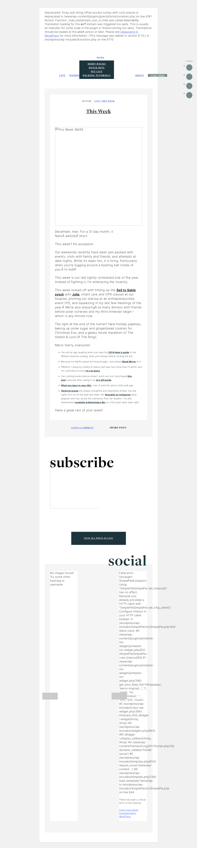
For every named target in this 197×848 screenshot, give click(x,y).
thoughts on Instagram (118, 394)
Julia (75, 294)
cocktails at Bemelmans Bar (90, 402)
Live (97, 101)
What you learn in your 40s (76, 385)
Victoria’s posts (69, 390)
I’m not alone (92, 370)
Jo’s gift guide (103, 380)
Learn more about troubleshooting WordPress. (128, 813)
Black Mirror (129, 361)
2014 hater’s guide (118, 352)
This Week (108, 101)
